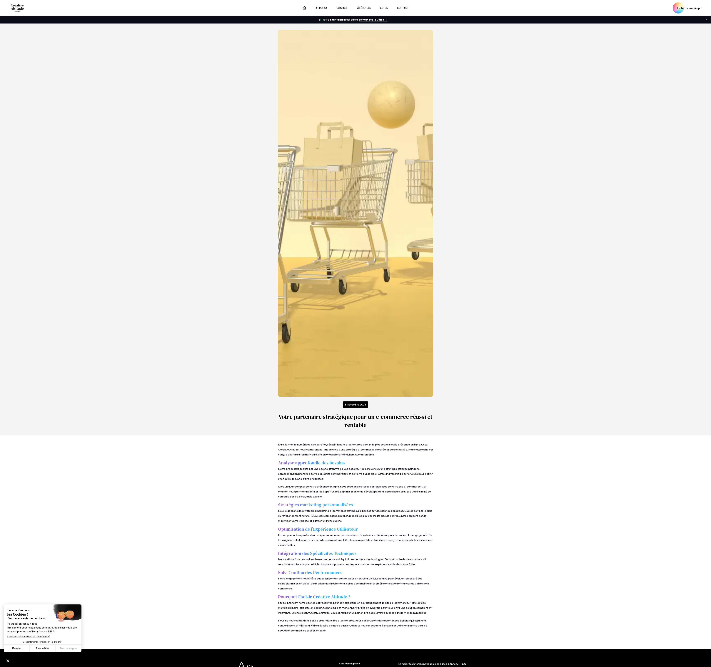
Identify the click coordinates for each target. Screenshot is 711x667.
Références (364, 7)
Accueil (304, 8)
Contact (403, 7)
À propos (322, 7)
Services (342, 7)
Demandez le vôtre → (373, 19)
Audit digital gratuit (349, 663)
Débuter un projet (689, 8)
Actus (384, 7)
